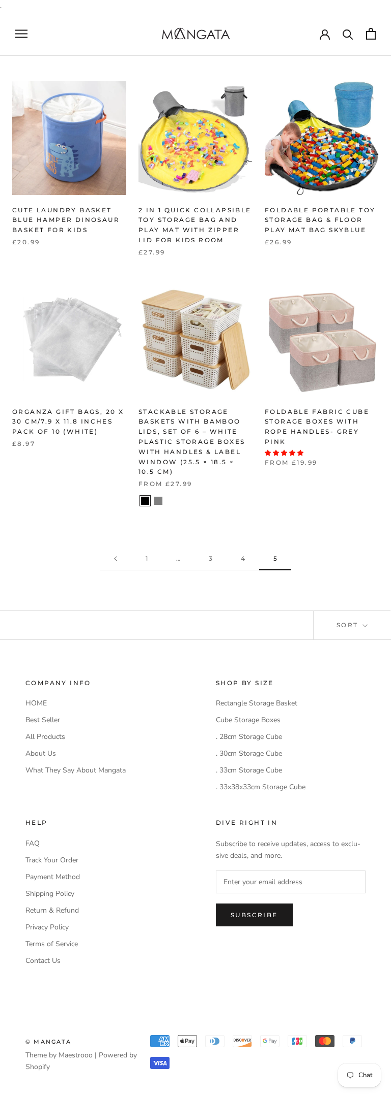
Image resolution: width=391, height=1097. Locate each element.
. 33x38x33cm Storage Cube (260, 787)
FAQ (32, 843)
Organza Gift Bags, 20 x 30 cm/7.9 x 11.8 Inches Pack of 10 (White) (68, 422)
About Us (40, 753)
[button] (285, 453)
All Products (45, 736)
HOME (36, 703)
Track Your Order (51, 860)
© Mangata (48, 1041)
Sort (349, 625)
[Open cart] (371, 34)
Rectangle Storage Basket (256, 703)
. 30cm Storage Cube (249, 753)
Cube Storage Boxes (248, 720)
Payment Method (52, 877)
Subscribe (254, 915)
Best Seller (42, 720)
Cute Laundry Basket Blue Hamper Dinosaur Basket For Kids (66, 220)
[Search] (348, 33)
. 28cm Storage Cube (249, 736)
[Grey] (158, 501)
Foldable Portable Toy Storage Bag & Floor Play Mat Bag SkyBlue (320, 220)
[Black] (145, 501)
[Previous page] (115, 558)
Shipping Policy (49, 893)
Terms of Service (51, 944)
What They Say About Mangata (75, 770)
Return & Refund (52, 910)
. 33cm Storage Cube (249, 770)
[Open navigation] (21, 33)
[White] (171, 501)
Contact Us (43, 960)
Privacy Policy (47, 927)
